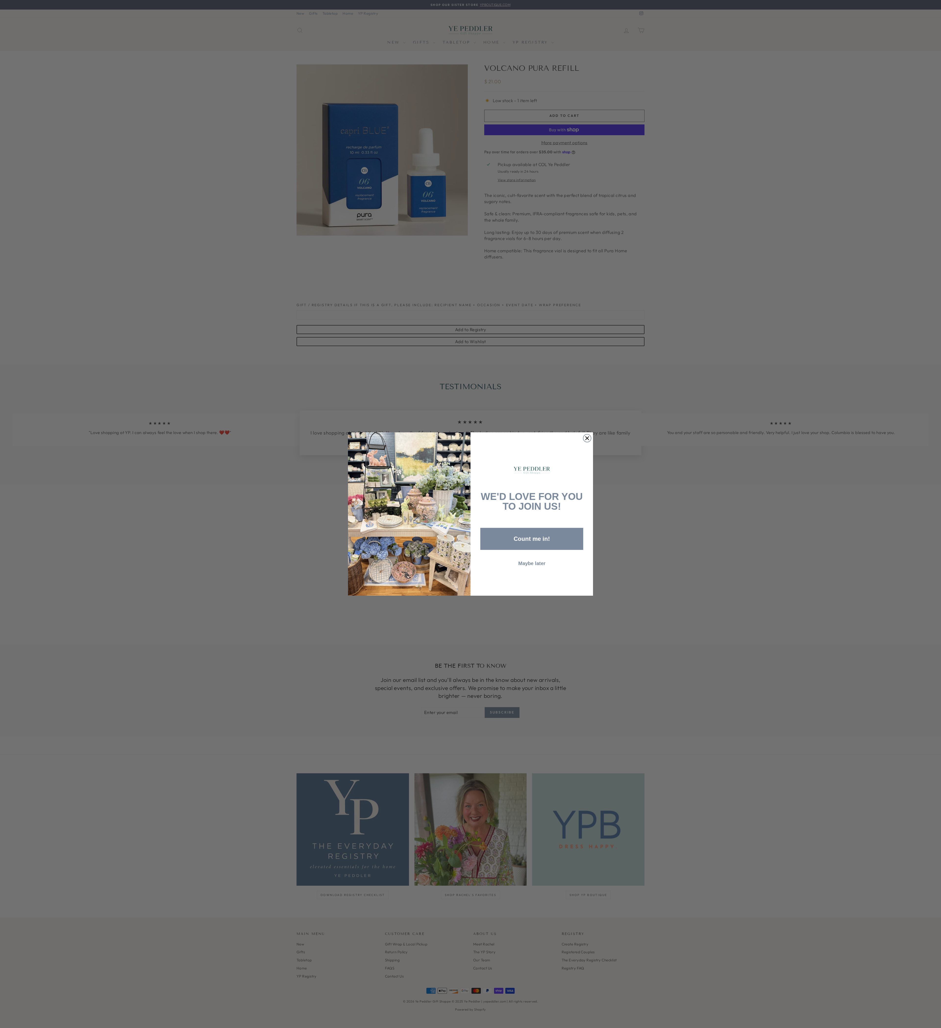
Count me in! (532, 538)
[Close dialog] (587, 438)
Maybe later (531, 563)
